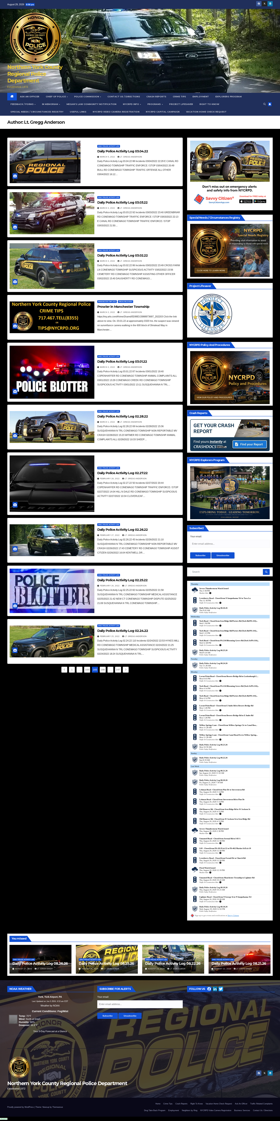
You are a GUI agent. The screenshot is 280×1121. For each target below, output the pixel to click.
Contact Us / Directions (123, 96)
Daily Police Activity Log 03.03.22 (122, 202)
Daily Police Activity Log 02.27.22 (122, 473)
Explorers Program (228, 96)
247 (118, 669)
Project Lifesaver (181, 104)
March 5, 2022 (108, 157)
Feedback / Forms (22, 104)
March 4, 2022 (108, 208)
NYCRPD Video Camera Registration (116, 111)
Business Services (242, 1110)
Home (157, 1104)
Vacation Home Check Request (206, 111)
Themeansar (57, 1107)
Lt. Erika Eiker (45, 969)
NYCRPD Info (131, 104)
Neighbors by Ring (189, 1110)
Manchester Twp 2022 (107, 301)
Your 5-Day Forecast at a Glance (50, 1031)
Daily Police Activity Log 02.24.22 (122, 631)
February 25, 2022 (110, 636)
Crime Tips (179, 96)
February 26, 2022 (110, 586)
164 (87, 669)
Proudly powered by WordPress (20, 1107)
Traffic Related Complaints (261, 1104)
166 (103, 669)
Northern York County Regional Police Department (34, 74)
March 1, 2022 (108, 422)
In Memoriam (50, 104)
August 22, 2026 (223, 969)
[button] (264, 104)
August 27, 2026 (24, 969)
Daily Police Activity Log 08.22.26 (172, 963)
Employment (200, 96)
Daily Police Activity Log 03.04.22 (122, 151)
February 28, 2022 (110, 479)
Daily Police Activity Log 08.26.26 (40, 963)
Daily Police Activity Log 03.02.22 (122, 255)
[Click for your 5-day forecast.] (12, 1019)
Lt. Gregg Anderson (131, 157)
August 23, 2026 (156, 969)
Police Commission (87, 96)
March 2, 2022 (108, 312)
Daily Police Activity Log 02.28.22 (122, 416)
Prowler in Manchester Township (123, 307)
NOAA (56, 1005)
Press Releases (125, 301)
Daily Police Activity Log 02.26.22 (122, 530)
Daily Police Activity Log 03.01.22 (122, 362)
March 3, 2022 (108, 261)
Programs (154, 104)
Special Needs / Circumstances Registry (36, 111)
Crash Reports (156, 96)
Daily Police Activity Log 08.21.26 (238, 963)
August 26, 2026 (90, 969)
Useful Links (78, 111)
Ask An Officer (29, 96)
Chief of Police (56, 96)
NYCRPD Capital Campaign (163, 111)
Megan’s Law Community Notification (91, 104)
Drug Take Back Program (154, 1110)
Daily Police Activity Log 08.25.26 (106, 963)
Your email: (196, 536)
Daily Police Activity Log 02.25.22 (122, 580)
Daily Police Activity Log (108, 146)
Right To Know (209, 104)
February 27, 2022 (110, 535)
